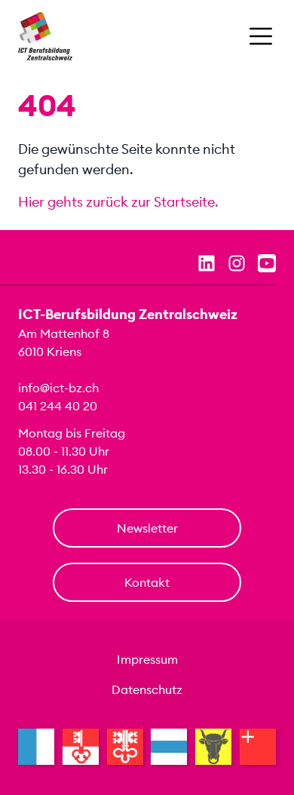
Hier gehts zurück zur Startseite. (118, 201)
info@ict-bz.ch (58, 387)
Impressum (147, 659)
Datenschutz (147, 689)
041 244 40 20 (57, 405)
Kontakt (147, 582)
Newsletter (147, 528)
